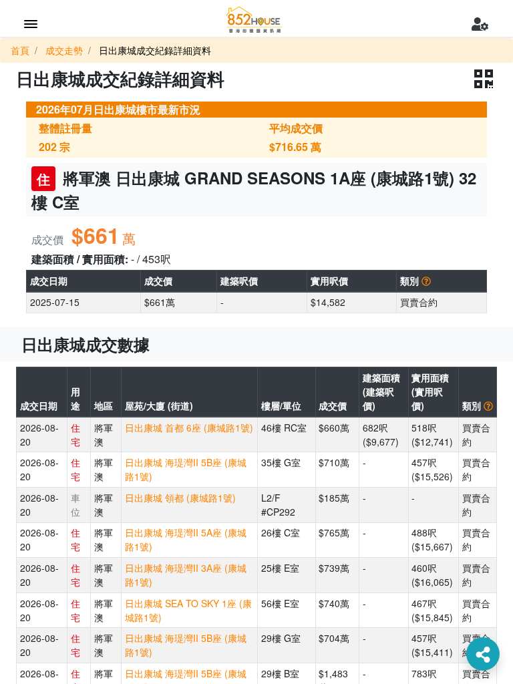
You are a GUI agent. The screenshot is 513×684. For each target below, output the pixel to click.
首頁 (20, 50)
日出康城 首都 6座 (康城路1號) (189, 427)
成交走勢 (64, 50)
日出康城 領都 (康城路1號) (180, 497)
